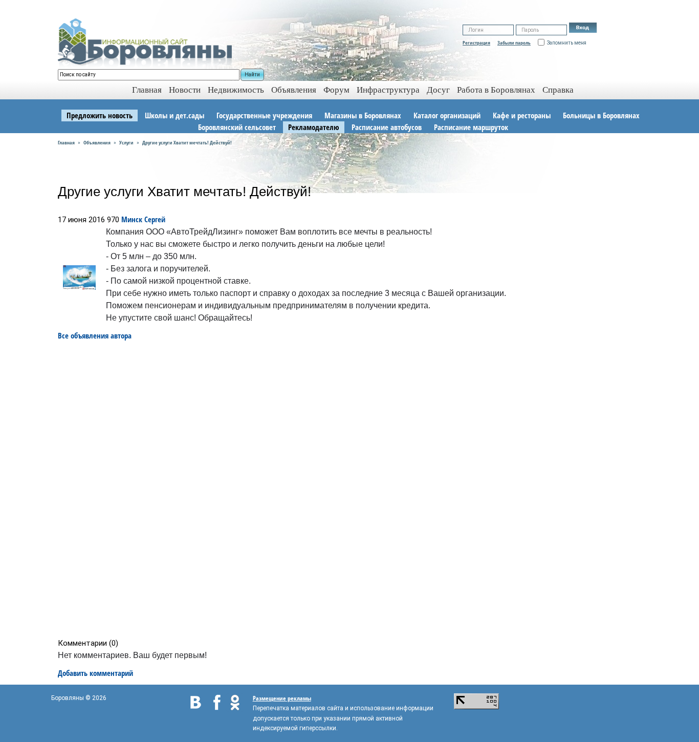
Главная (66, 142)
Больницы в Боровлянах (601, 115)
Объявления (293, 90)
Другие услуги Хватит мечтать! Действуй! (187, 142)
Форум (336, 90)
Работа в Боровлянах (496, 90)
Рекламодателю (313, 127)
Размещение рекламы (282, 698)
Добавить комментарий (95, 673)
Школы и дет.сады (174, 115)
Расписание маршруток (471, 127)
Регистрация (476, 42)
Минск (131, 219)
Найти (252, 74)
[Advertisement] (353, 489)
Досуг (438, 90)
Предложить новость (100, 115)
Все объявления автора (95, 335)
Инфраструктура (388, 90)
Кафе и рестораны (522, 115)
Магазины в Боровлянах (362, 115)
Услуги (126, 142)
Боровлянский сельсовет (237, 127)
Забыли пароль (514, 42)
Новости (185, 90)
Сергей (154, 219)
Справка (558, 90)
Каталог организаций (446, 115)
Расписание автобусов (387, 127)
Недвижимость (236, 90)
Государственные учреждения (264, 115)
